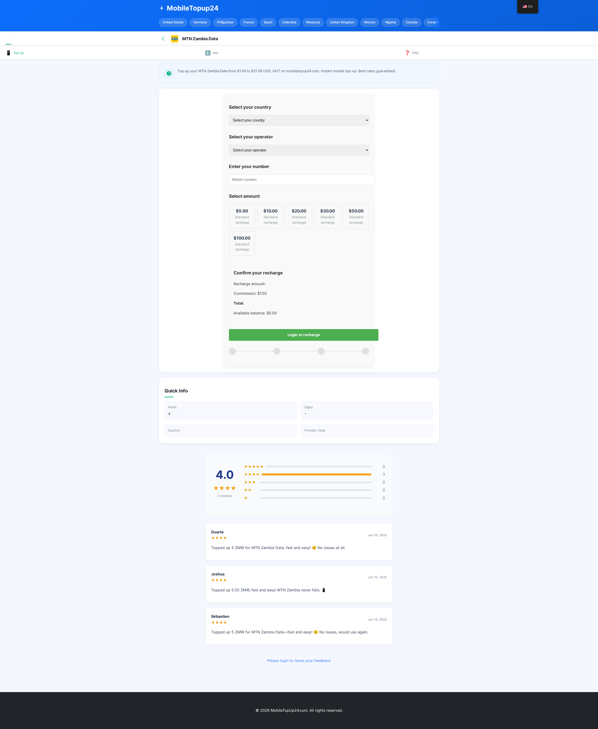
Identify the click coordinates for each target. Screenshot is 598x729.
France (248, 22)
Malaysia (313, 22)
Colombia (289, 22)
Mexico (369, 22)
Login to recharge (304, 334)
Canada (412, 22)
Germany (200, 22)
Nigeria (390, 22)
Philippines (225, 22)
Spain (268, 22)
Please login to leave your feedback (299, 660)
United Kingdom (342, 22)
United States (173, 22)
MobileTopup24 (189, 8)
